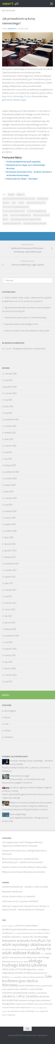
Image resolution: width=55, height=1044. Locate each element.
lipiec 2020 (9, 491)
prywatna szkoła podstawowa (26, 977)
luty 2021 (8, 458)
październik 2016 (12, 635)
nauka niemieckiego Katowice (20, 215)
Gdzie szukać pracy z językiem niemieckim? (20, 901)
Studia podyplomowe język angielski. (23, 161)
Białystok (11, 194)
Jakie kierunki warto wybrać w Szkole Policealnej (25, 317)
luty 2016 (8, 661)
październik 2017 (12, 563)
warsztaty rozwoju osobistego (22, 1011)
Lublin (5, 215)
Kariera (8, 730)
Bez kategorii (8, 10)
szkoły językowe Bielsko (24, 1004)
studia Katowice (26, 985)
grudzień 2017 (11, 550)
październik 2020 (12, 472)
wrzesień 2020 (10, 478)
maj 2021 (8, 452)
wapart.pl (12, 28)
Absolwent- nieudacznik (12, 891)
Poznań (11, 977)
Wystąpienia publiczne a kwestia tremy (29, 348)
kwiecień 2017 (10, 603)
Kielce (14, 203)
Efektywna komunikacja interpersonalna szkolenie (30, 802)
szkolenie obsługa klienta (30, 1000)
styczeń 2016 (10, 668)
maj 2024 (8, 380)
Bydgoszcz (20, 194)
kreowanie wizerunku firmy (36, 203)
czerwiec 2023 (10, 393)
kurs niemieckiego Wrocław (13, 949)
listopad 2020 (10, 465)
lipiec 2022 (9, 406)
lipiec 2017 (9, 583)
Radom (5, 219)
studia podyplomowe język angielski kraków (25, 219)
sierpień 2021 (10, 432)
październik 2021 (12, 419)
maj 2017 (8, 596)
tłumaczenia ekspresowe (20, 1007)
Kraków (21, 203)
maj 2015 (8, 681)
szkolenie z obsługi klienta (12, 223)
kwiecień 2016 (10, 648)
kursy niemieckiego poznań (36, 211)
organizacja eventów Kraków (17, 972)
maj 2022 (8, 413)
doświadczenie (43, 199)
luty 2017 (8, 616)
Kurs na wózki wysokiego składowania (16, 207)
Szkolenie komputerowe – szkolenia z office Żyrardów (25, 886)
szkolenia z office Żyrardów (20, 996)
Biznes (7, 717)
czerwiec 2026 (10, 373)
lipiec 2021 (9, 439)
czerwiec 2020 (10, 498)
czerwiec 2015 (10, 675)
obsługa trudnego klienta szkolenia (24, 963)
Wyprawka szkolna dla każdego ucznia (21, 324)
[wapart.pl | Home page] (14, 3)
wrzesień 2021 (10, 426)
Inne (6, 724)
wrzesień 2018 (10, 530)
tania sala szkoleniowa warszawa (35, 223)
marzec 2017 (10, 609)
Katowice (6, 203)
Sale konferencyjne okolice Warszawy (27, 980)
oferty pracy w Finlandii (41, 215)
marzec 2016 (10, 655)
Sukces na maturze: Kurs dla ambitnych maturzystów (27, 330)
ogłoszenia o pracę (35, 969)
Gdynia (15, 933)
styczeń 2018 (10, 544)
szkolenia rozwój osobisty (31, 989)
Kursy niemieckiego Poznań (19, 96)
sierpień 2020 (10, 485)
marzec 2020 (10, 517)
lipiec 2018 (9, 537)
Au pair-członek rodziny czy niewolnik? (19, 896)
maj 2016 (8, 642)
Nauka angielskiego (17, 814)
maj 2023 (8, 399)
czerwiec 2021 (10, 445)
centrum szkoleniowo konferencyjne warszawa (19, 199)
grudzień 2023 (11, 386)
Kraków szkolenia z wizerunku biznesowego (25, 936)
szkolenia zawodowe (37, 992)
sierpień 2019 (10, 524)
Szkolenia (9, 737)
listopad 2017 (10, 557)
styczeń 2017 (10, 622)
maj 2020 (8, 504)
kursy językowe (30, 949)
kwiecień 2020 (10, 511)
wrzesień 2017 (10, 570)
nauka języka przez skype (20, 957)
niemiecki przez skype (19, 961)
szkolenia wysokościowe (15, 992)
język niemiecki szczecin (27, 933)
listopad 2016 (10, 629)
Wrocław (36, 1011)
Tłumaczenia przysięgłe (19, 775)
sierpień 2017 (10, 576)
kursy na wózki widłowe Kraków (14, 211)
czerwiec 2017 (10, 589)
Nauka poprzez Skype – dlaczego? (22, 178)
